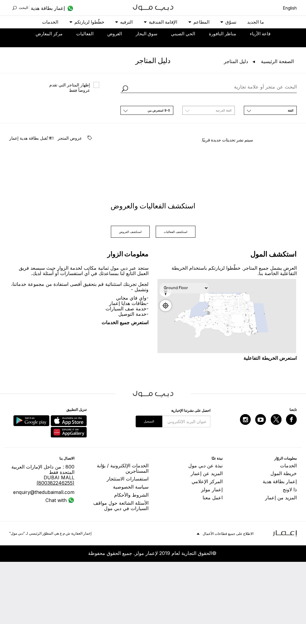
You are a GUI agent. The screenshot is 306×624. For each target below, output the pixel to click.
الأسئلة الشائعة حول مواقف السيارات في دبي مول (121, 505)
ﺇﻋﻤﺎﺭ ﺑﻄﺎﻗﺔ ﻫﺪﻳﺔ (280, 481)
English (290, 7)
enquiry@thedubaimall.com (43, 492)
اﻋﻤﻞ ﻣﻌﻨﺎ (213, 498)
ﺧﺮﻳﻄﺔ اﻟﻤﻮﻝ (283, 473)
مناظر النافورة (222, 33)
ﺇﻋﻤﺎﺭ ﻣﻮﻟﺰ (212, 489)
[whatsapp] (70, 8)
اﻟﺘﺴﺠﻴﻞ (149, 421)
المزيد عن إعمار (207, 473)
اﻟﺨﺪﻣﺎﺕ (50, 22)
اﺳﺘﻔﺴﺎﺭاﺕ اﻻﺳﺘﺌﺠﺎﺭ (128, 479)
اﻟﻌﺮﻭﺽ (114, 33)
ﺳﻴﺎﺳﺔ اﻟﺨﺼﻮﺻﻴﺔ (131, 487)
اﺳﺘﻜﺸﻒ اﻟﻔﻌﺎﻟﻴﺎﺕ (175, 232)
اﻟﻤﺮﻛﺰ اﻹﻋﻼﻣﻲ (207, 481)
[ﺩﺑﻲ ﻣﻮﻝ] (153, 7)
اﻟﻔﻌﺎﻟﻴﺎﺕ (85, 33)
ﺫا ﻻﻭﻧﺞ (290, 489)
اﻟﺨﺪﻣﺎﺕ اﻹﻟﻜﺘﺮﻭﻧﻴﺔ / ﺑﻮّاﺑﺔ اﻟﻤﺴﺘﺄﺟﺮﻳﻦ (123, 468)
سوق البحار (146, 33)
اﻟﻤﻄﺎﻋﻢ (201, 22)
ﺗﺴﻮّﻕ (230, 22)
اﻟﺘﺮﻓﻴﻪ (126, 22)
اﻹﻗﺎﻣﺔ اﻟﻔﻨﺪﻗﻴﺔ (163, 22)
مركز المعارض (49, 33)
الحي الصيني (183, 33)
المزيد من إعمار (281, 498)
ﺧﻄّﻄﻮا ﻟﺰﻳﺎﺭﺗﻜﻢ (89, 22)
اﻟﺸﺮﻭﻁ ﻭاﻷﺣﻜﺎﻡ (131, 495)
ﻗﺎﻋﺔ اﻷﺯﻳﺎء (260, 33)
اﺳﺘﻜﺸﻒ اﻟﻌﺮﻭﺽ (130, 232)
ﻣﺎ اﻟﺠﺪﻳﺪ (255, 22)
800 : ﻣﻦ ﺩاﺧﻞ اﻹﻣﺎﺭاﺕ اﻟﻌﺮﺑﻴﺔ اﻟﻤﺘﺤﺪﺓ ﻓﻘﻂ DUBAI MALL (42, 475)
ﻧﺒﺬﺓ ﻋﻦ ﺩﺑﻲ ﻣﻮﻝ (205, 466)
